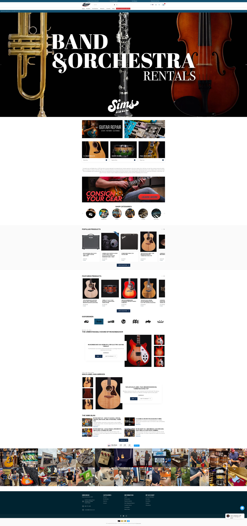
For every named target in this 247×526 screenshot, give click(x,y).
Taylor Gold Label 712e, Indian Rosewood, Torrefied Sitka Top (147, 254)
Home (83, 8)
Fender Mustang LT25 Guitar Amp (127, 254)
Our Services (95, 8)
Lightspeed (125, 523)
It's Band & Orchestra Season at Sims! (149, 418)
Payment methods (128, 501)
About (125, 497)
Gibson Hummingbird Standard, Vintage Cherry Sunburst (128, 301)
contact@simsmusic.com (90, 509)
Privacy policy (127, 499)
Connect (108, 8)
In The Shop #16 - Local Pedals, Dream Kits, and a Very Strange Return (107, 429)
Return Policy (127, 509)
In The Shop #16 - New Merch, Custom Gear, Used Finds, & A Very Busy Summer (150, 429)
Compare (147, 503)
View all (123, 440)
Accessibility (127, 507)
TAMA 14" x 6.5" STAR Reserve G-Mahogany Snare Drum (108, 301)
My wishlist (148, 501)
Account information (150, 497)
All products (148, 505)
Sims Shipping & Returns (129, 503)
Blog (113, 8)
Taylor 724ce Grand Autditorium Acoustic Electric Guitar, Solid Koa (148, 301)
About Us (102, 8)
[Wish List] (159, 4)
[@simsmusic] (109, 445)
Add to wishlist (109, 356)
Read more (95, 426)
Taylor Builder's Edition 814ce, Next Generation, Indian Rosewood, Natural (90, 301)
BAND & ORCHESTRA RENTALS (123, 8)
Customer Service (128, 505)
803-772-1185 (88, 506)
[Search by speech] (114, 5)
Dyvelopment (138, 523)
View (98, 356)
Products (88, 8)
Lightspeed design (131, 523)
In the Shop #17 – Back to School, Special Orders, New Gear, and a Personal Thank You (107, 419)
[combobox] (105, 4)
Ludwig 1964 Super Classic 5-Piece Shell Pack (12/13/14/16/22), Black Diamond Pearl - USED (110, 255)
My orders (148, 499)
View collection (122, 265)
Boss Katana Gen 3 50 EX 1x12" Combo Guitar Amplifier (89, 254)
